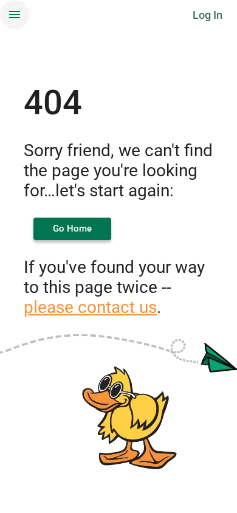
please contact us (90, 307)
